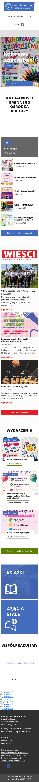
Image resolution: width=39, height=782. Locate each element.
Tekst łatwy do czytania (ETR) (13, 761)
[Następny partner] (30, 679)
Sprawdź (8, 66)
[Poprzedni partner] (9, 679)
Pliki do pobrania (8, 740)
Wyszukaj (30, 16)
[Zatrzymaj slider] (25, 83)
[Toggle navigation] (19, 33)
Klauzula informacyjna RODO (13, 755)
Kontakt (4, 738)
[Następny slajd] (30, 83)
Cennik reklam (7, 743)
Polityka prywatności (9, 750)
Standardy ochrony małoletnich (14, 752)
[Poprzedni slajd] (9, 83)
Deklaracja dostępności (11, 758)
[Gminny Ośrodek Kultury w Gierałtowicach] (19, 6)
